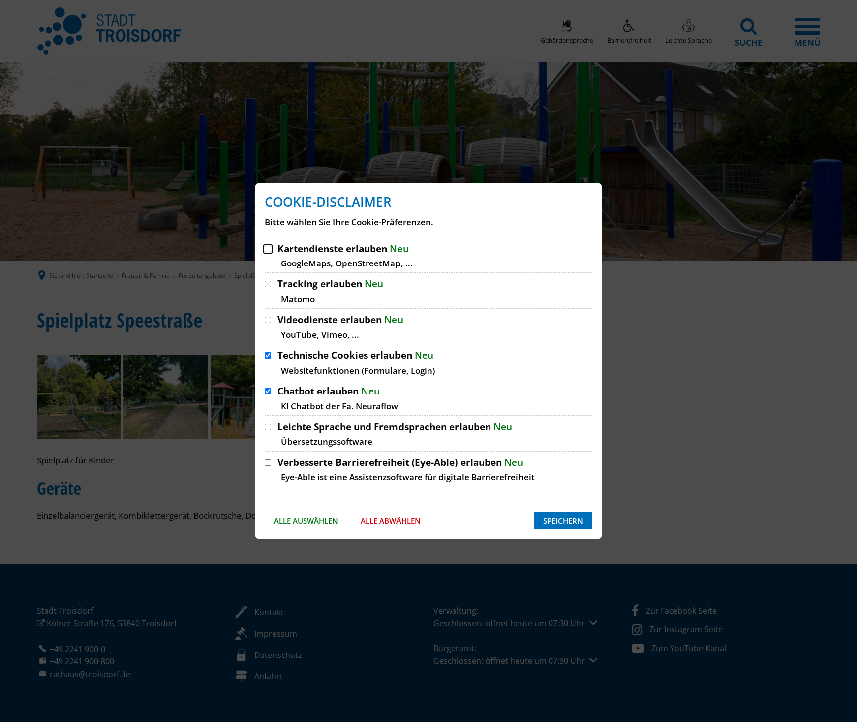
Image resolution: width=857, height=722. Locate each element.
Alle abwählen (391, 520)
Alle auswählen (306, 520)
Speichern (563, 520)
